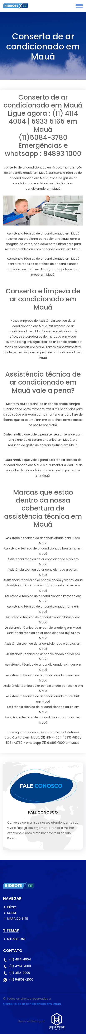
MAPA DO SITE (17, 918)
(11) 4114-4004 (20, 959)
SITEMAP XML (16, 939)
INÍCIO (11, 907)
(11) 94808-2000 (21, 979)
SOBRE (12, 913)
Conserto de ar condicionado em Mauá (32, 1004)
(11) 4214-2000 (20, 966)
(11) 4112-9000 (19, 973)
